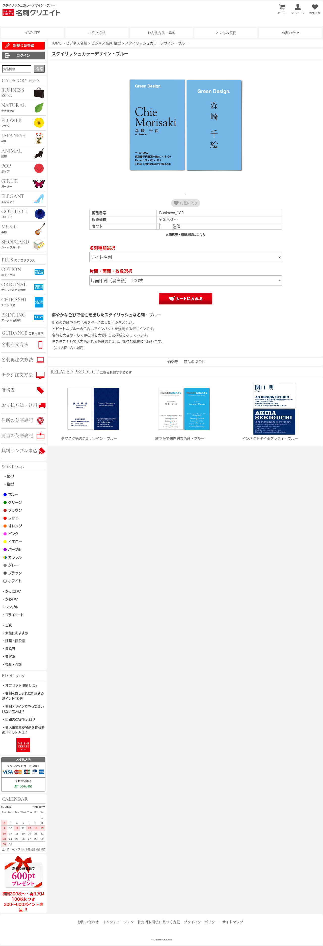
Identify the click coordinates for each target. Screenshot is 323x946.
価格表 (172, 361)
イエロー (12, 541)
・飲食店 (8, 648)
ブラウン (12, 510)
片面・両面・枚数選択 (111, 271)
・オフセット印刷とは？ (20, 685)
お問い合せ (290, 33)
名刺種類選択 (102, 248)
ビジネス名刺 (76, 43)
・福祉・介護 (12, 664)
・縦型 (8, 484)
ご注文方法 (97, 33)
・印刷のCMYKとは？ (19, 719)
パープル (12, 549)
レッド (11, 518)
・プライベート (13, 615)
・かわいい (10, 599)
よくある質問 (225, 33)
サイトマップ (232, 922)
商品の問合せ (194, 361)
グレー (11, 565)
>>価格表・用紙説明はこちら (185, 234)
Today (39, 807)
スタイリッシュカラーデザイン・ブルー (156, 43)
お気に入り (188, 203)
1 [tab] (185, 193)
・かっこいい (11, 591)
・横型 (8, 476)
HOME (56, 43)
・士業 (7, 625)
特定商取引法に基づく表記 (159, 922)
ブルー (10, 494)
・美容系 (8, 656)
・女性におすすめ (15, 633)
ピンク (10, 534)
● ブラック (12, 573)
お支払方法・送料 (161, 33)
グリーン (12, 502)
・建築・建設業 (13, 641)
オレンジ (12, 526)
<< (34, 807)
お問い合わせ (88, 922)
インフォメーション (118, 922)
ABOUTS (32, 33)
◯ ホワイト (12, 581)
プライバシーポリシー (201, 922)
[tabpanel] (185, 125)
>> (44, 807)
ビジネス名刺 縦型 (106, 43)
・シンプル (10, 607)
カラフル (12, 557)
